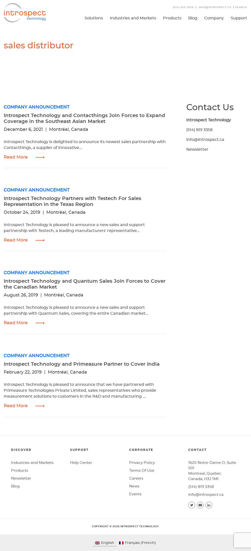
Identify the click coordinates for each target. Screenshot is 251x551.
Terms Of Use (141, 470)
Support (239, 18)
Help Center (81, 463)
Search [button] (241, 7)
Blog (192, 18)
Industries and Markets (133, 18)
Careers (136, 478)
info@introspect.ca (214, 7)
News (134, 486)
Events (135, 494)
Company (214, 18)
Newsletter (197, 149)
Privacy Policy (142, 463)
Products (172, 18)
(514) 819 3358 (183, 7)
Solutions (94, 18)
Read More (16, 157)
